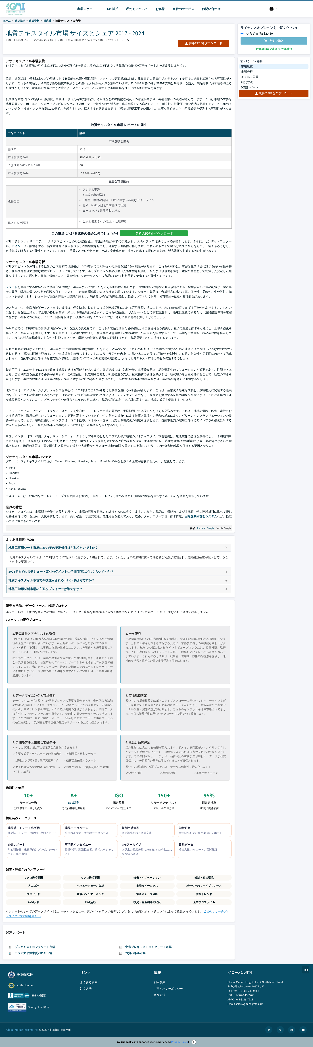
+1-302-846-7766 (244, 995)
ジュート (11, 287)
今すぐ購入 (276, 41)
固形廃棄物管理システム (201, 516)
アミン (16, 246)
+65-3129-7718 (244, 999)
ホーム (7, 20)
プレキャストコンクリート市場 (35, 947)
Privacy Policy (179, 1042)
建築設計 (20, 20)
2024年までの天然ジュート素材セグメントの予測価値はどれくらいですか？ (61, 571)
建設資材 (34, 20)
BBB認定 (73, 803)
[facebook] (291, 1029)
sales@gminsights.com (249, 1004)
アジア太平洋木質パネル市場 (33, 953)
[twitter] (280, 1029)
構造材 (47, 20)
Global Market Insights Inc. (22, 1030)
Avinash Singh (205, 528)
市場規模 (247, 66)
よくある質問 (249, 77)
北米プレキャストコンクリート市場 (148, 947)
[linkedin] (268, 1029)
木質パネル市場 (135, 953)
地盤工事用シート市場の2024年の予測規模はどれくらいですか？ (53, 547)
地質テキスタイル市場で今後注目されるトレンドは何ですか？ (52, 580)
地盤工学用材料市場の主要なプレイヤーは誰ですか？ (45, 589)
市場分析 (247, 72)
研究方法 (247, 82)
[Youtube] (303, 1029)
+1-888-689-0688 (249, 991)
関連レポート (249, 87)
